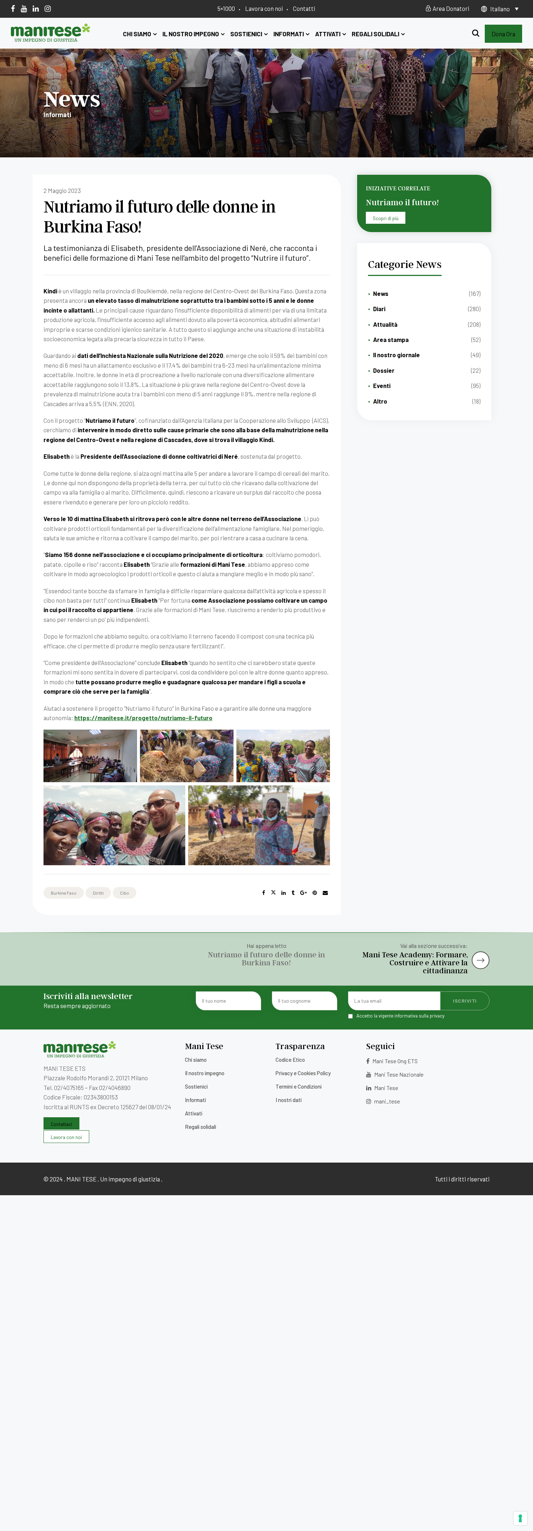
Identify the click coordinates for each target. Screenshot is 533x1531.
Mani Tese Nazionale (398, 1074)
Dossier (383, 370)
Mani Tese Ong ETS (394, 1060)
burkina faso (64, 892)
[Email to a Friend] (325, 892)
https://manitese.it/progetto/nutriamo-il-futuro (143, 717)
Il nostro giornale (396, 354)
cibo (124, 892)
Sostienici (246, 33)
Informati (288, 33)
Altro (380, 401)
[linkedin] (36, 8)
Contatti (304, 8)
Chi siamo (137, 33)
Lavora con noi (264, 8)
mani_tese (386, 1101)
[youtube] (24, 8)
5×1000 (226, 8)
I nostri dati (289, 1100)
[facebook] (13, 8)
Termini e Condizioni (299, 1086)
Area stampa (391, 339)
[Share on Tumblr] (293, 892)
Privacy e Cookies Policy (303, 1073)
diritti (98, 892)
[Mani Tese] (50, 39)
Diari (379, 308)
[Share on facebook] (263, 892)
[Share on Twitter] (273, 892)
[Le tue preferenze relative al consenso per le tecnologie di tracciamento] (520, 1518)
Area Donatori (450, 8)
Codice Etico (290, 1059)
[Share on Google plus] (303, 892)
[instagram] (48, 8)
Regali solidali (375, 33)
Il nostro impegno (190, 33)
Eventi (382, 385)
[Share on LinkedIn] (283, 892)
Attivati (327, 33)
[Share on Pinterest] (315, 892)
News (380, 293)
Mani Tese (385, 1087)
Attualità (385, 324)
